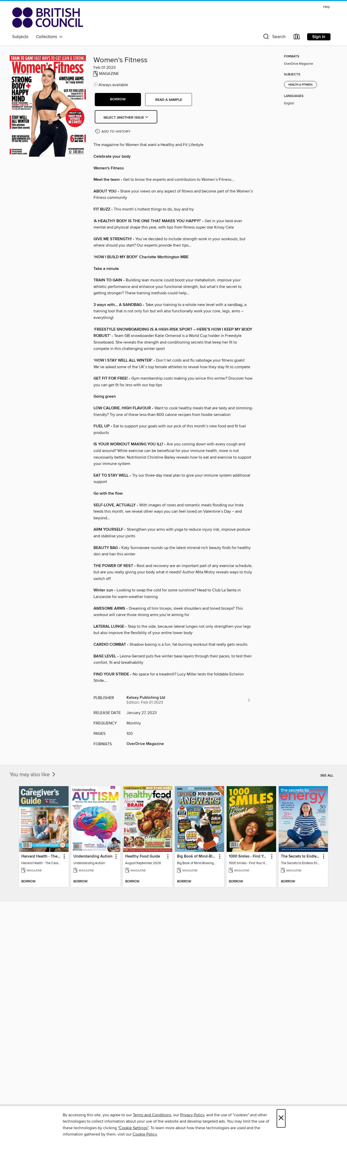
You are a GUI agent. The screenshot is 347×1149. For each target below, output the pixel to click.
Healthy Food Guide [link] (142, 856)
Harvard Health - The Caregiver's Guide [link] (41, 856)
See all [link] (326, 775)
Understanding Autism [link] (92, 856)
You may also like (30, 774)
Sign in (318, 37)
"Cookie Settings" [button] (133, 1127)
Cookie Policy (145, 1134)
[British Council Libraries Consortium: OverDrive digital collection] (47, 17)
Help (326, 7)
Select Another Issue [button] (124, 117)
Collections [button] (47, 37)
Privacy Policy (192, 1115)
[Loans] (297, 38)
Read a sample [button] (168, 100)
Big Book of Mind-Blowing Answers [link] (197, 856)
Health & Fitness (300, 85)
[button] (273, 38)
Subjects (20, 37)
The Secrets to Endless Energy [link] (301, 856)
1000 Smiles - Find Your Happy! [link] (249, 856)
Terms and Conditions (152, 1115)
